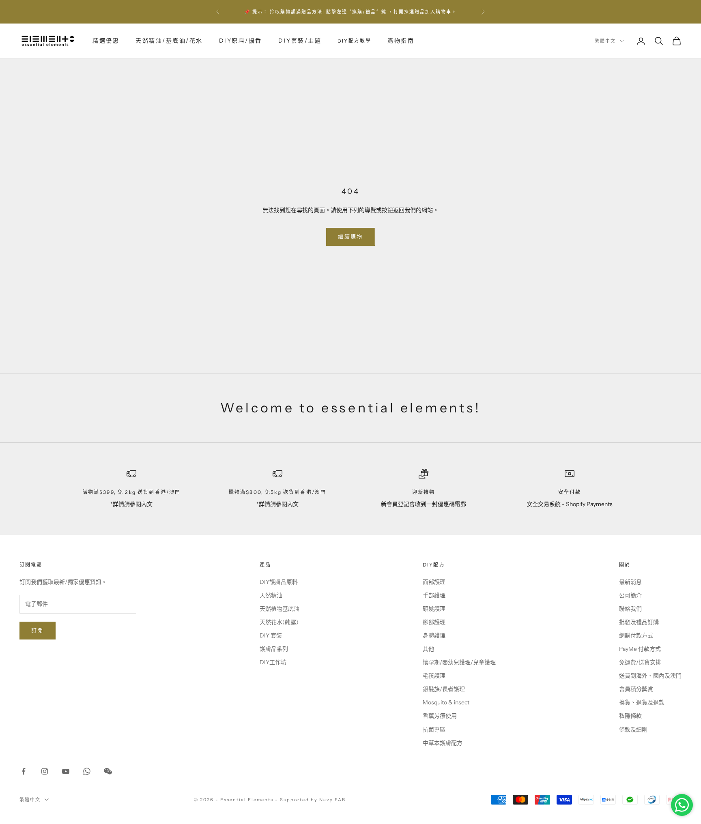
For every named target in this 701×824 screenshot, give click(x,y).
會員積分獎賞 (636, 689)
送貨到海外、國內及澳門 (650, 675)
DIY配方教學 (354, 41)
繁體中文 (605, 41)
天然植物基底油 (279, 608)
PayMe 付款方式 (640, 648)
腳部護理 (434, 622)
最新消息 (630, 582)
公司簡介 (630, 595)
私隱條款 (630, 715)
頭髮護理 (434, 608)
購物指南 (400, 40)
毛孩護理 (434, 675)
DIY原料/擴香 (240, 40)
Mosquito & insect (446, 702)
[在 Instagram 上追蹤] (45, 771)
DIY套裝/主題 (299, 40)
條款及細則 (633, 729)
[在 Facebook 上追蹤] (23, 771)
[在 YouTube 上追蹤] (66, 771)
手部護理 (434, 595)
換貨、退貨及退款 (641, 702)
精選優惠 (105, 40)
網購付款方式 (636, 635)
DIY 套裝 (271, 635)
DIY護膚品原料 (279, 582)
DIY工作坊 (273, 662)
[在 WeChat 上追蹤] (108, 771)
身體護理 (434, 635)
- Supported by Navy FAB (310, 800)
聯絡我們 (630, 608)
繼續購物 (350, 236)
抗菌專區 (434, 729)
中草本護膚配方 (442, 743)
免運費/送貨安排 (640, 662)
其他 (428, 648)
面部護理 (434, 582)
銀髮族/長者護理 (444, 689)
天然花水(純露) (279, 622)
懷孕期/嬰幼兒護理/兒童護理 (459, 662)
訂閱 (37, 630)
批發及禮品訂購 (639, 622)
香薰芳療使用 (440, 715)
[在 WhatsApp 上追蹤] (87, 771)
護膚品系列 (274, 648)
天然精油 (271, 595)
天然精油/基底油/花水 (169, 40)
